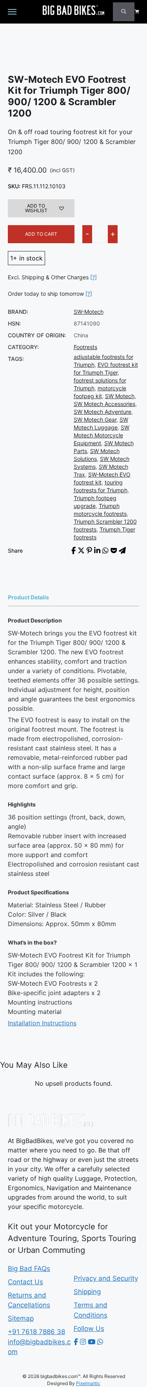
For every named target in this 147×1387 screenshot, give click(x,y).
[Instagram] (83, 1342)
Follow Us (89, 1328)
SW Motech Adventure (102, 411)
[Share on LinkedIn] (97, 550)
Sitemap (21, 1318)
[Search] (123, 11)
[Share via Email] (122, 550)
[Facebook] (76, 1342)
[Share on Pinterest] (89, 550)
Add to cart (41, 234)
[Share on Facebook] (73, 550)
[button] (41, 208)
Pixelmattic (88, 1383)
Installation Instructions (42, 1023)
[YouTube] (91, 1342)
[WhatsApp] (100, 1342)
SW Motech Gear (95, 419)
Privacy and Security (106, 1278)
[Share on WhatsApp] (105, 550)
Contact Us (25, 1282)
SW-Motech (88, 311)
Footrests (85, 347)
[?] (93, 277)
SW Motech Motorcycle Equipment (101, 435)
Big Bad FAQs (29, 1268)
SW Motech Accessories (104, 403)
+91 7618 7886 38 (36, 1332)
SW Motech (119, 396)
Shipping (87, 1292)
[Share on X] (81, 550)
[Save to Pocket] (114, 550)
